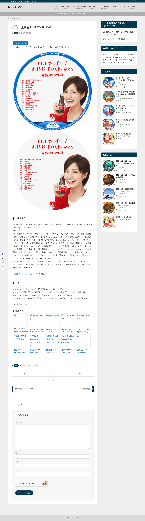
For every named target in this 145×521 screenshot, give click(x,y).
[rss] (132, 1)
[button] (25, 374)
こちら (111, 62)
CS (24, 365)
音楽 (16, 33)
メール (18, 462)
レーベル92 (15, 7)
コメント (19, 423)
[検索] (135, 1)
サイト (17, 470)
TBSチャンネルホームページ (26, 274)
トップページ (114, 39)
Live (29, 365)
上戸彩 (35, 365)
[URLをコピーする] (2, 267)
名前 (17, 453)
